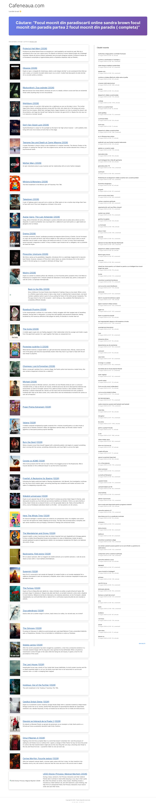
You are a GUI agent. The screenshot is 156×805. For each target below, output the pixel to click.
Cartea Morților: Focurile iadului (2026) (41, 758)
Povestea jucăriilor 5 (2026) (36, 346)
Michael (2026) (30, 381)
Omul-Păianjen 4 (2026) (34, 738)
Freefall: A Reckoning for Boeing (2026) (41, 478)
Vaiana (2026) (29, 422)
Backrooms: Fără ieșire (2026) (37, 554)
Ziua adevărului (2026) (33, 610)
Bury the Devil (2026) (33, 442)
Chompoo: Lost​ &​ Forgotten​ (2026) (39, 366)
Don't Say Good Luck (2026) (36, 125)
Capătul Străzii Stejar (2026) (36, 701)
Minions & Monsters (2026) (35, 181)
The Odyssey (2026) (32, 628)
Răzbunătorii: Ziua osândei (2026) (38, 87)
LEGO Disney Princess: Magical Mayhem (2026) (65, 774)
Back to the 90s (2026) (39, 289)
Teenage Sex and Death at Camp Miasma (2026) (45, 142)
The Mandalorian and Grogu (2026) (39, 533)
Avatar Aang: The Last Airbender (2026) (41, 217)
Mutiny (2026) (29, 273)
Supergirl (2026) (30, 571)
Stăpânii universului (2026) (35, 496)
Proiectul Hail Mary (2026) (35, 48)
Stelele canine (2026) (33, 645)
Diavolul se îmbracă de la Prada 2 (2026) (42, 721)
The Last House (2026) (33, 664)
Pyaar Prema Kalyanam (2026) (37, 407)
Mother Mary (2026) (32, 163)
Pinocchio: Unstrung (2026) (35, 254)
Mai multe (142, 643)
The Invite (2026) (31, 329)
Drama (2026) (29, 233)
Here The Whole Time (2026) (36, 515)
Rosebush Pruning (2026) (34, 309)
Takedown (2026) (31, 199)
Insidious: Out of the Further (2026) (39, 685)
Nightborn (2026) (31, 103)
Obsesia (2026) (30, 68)
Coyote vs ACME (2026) (34, 461)
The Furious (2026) (31, 588)
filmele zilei (33, 41)
